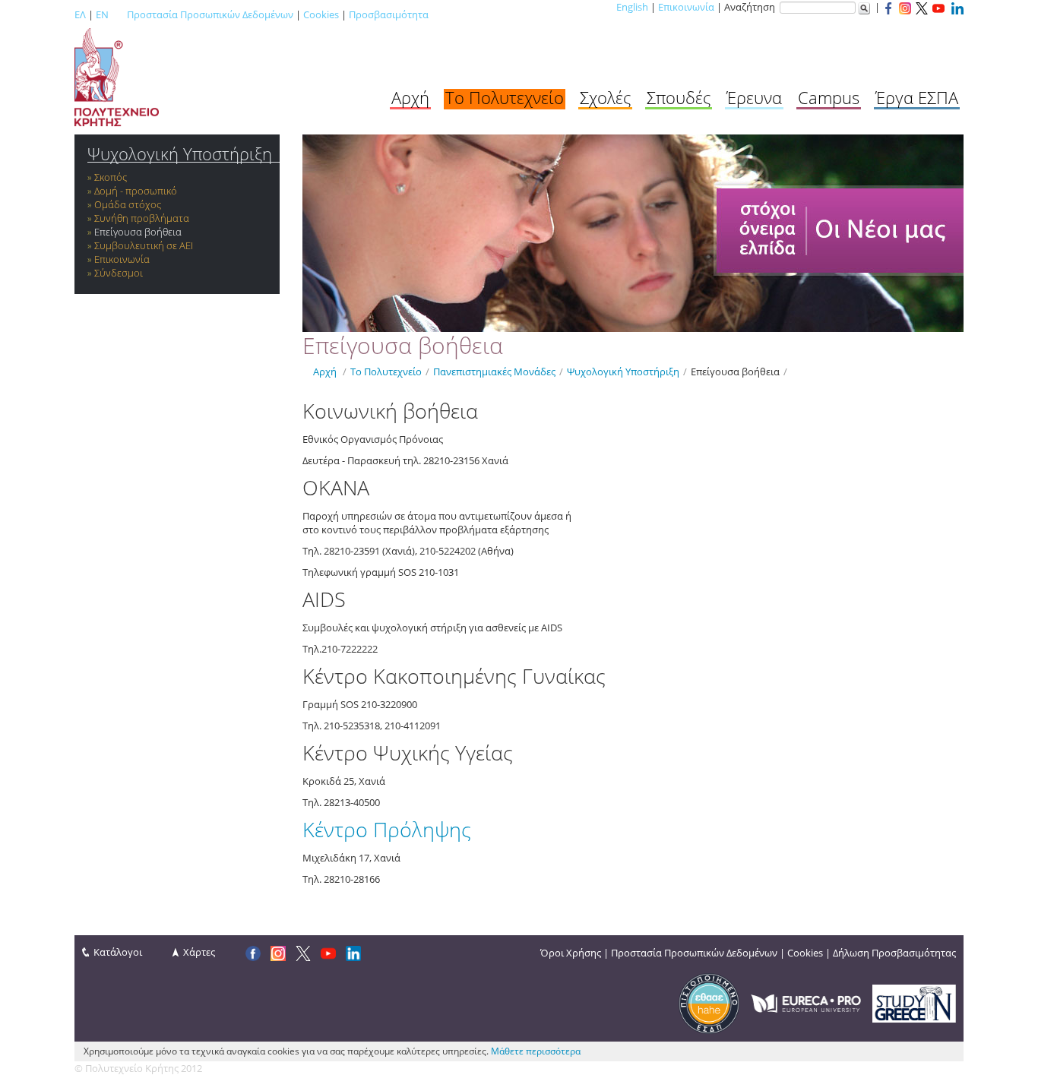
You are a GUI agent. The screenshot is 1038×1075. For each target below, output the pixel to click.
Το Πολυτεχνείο (504, 97)
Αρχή (410, 97)
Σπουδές (678, 97)
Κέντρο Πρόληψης (386, 829)
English (632, 7)
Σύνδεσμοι (118, 273)
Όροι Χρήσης (570, 953)
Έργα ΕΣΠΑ (916, 97)
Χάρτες (199, 952)
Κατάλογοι (117, 952)
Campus (828, 97)
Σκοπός (110, 177)
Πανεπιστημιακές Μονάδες (494, 371)
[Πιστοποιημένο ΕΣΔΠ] (709, 1002)
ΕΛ (80, 14)
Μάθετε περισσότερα (536, 1051)
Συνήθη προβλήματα (141, 218)
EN (102, 14)
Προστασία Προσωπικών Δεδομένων (210, 14)
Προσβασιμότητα (389, 14)
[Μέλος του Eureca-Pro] (806, 1002)
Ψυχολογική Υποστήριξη (179, 154)
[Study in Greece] (914, 1002)
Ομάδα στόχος (127, 204)
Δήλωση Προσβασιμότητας (894, 953)
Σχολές (605, 97)
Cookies (321, 14)
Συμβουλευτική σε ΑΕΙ (143, 245)
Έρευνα (754, 97)
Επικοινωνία (686, 7)
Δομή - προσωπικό (135, 191)
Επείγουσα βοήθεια (138, 232)
